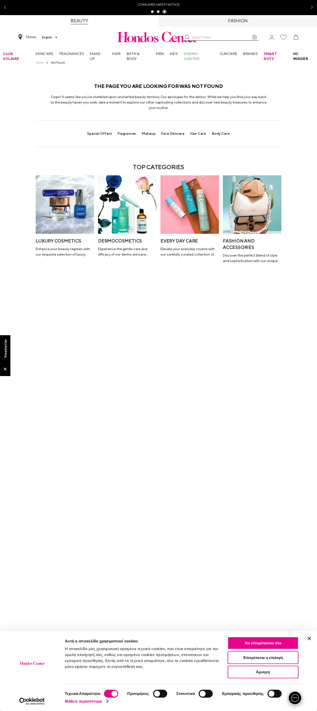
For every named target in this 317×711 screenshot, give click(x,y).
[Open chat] (295, 698)
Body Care (221, 133)
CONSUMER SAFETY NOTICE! (158, 4)
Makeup (149, 133)
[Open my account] (271, 37)
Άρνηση (263, 672)
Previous (7, 7)
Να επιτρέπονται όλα (263, 643)
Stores (31, 37)
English (47, 37)
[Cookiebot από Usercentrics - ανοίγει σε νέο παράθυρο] (32, 701)
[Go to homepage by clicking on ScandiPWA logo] (158, 36)
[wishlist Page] (283, 37)
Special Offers (99, 133)
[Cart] (296, 37)
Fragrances (126, 133)
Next (310, 7)
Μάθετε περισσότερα (83, 701)
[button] (187, 37)
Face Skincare (173, 133)
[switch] (160, 694)
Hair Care (198, 133)
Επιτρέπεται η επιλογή (263, 658)
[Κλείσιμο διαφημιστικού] (309, 638)
